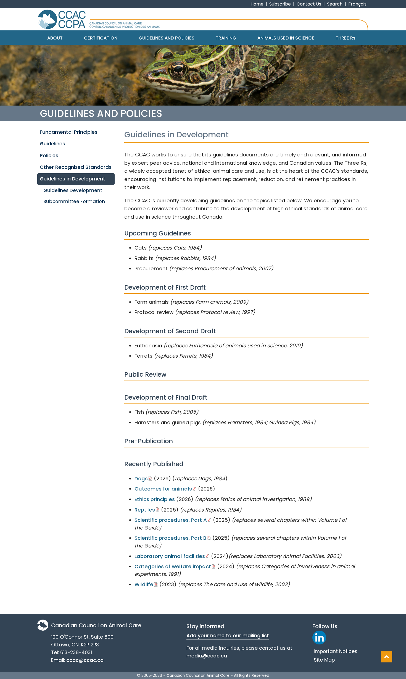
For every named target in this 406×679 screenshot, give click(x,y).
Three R (345, 38)
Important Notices (335, 651)
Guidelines (52, 143)
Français (357, 4)
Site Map (324, 660)
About (55, 38)
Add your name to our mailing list (227, 635)
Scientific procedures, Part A (171, 520)
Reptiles (145, 509)
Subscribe (280, 4)
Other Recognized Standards (76, 167)
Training (226, 38)
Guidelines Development (72, 190)
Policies (49, 155)
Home (257, 4)
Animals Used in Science (285, 38)
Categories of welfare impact (173, 566)
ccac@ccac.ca (85, 660)
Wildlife (144, 584)
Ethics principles (155, 499)
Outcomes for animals (163, 488)
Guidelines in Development (72, 178)
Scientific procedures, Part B (170, 537)
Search (334, 4)
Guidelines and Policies (166, 38)
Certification (100, 38)
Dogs (141, 478)
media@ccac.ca (206, 655)
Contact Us (309, 4)
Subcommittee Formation (74, 201)
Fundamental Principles (68, 132)
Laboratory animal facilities (170, 556)
